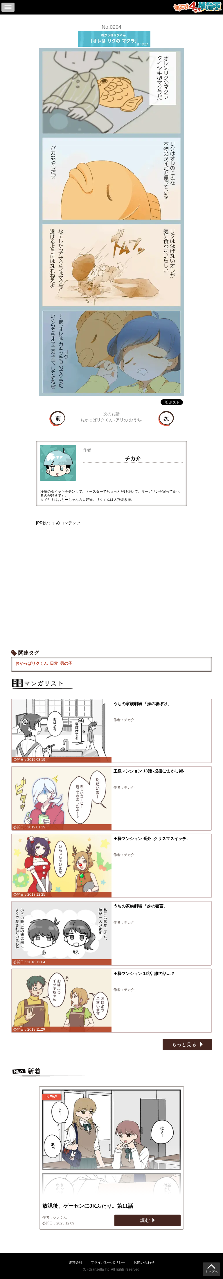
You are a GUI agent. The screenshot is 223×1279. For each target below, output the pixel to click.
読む (145, 1220)
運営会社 (75, 1262)
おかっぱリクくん (31, 663)
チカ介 (133, 458)
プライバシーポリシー (108, 1262)
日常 (54, 663)
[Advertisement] (111, 582)
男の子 (66, 663)
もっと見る (185, 1044)
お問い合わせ (144, 1262)
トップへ (211, 1271)
